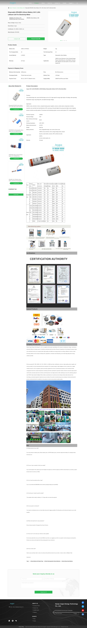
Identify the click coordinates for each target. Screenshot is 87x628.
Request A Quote (35, 38)
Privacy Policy (21, 626)
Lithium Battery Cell (20, 7)
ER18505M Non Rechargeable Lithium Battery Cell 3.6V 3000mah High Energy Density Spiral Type (16, 131)
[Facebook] (82, 602)
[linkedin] (82, 614)
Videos (43, 3)
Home (30, 3)
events (64, 3)
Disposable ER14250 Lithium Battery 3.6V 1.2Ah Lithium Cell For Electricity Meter (16, 106)
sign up (75, 613)
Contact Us (57, 3)
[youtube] (82, 610)
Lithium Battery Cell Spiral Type (36, 561)
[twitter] (82, 606)
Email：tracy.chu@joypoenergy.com (16, 606)
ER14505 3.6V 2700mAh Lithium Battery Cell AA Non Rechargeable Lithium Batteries (15, 180)
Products (36, 3)
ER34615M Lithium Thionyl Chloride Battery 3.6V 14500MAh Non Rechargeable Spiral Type (15, 156)
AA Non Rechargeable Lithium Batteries (52, 561)
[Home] (12, 2)
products (14, 7)
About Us (50, 3)
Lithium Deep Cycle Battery (67, 561)
